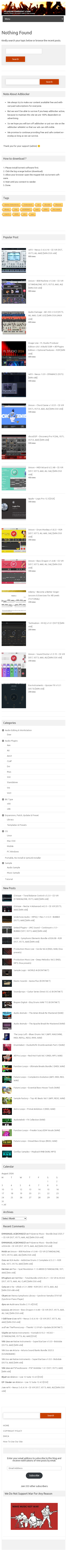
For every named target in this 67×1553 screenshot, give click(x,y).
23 (57, 1193)
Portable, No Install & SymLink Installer (23, 858)
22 (48, 1193)
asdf (4, 1327)
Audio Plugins (11, 741)
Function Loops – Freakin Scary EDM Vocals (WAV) (37, 1130)
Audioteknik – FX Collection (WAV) (29, 1119)
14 (39, 1189)
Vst (8, 788)
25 (12, 1197)
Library (10, 819)
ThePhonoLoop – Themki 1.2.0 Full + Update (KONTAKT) (35, 1327)
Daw (9, 734)
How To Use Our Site (13, 1441)
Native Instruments (12, 205)
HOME (6, 1425)
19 (21, 1193)
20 (30, 1193)
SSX (9, 777)
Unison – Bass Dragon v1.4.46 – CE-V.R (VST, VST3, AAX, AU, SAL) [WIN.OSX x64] (46, 564)
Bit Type (9, 799)
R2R (16, 214)
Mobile (10, 846)
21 (39, 1193)
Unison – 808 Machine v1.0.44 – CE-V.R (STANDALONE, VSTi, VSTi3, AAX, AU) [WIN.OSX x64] (45, 284)
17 (3, 1193)
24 (3, 1197)
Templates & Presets (17, 825)
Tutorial (9, 879)
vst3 (37, 209)
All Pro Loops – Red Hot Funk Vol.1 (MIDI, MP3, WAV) (38, 1055)
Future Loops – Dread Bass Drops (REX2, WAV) (35, 1141)
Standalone (12, 782)
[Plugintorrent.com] (33, 14)
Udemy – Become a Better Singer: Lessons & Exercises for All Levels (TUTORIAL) (43, 595)
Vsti (15, 209)
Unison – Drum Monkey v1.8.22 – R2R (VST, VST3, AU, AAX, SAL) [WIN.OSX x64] (45, 533)
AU (24, 214)
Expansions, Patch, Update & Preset (22, 815)
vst (38, 205)
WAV (46, 209)
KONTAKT (26, 209)
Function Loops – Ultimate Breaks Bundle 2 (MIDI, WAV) (39, 1066)
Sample (8, 863)
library (7, 209)
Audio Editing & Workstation (18, 730)
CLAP (9, 761)
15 (48, 1189)
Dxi (8, 766)
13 (30, 1189)
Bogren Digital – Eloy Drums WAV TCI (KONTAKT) (37, 1002)
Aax (9, 745)
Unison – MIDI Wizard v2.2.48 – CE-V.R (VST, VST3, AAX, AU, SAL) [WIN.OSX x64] (45, 471)
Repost (58, 205)
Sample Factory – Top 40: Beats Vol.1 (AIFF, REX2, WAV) (39, 1098)
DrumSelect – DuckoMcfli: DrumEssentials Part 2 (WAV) (39, 1045)
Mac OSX (11, 841)
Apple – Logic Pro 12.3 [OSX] (41, 498)
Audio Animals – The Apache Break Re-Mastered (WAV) (39, 1023)
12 (21, 1189)
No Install (56, 209)
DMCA (6, 1436)
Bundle (47, 205)
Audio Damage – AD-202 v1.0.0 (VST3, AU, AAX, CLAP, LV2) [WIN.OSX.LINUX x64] (46, 315)
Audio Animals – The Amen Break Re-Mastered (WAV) (38, 1013)
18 (12, 1193)
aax (32, 214)
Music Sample (13, 873)
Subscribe (34, 1475)
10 (3, 1189)
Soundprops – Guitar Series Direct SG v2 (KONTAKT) (38, 991)
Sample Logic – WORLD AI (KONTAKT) (31, 970)
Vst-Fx (7, 214)
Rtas (9, 772)
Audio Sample (13, 867)
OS (6, 831)
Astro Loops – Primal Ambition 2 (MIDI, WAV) (34, 1109)
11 (12, 1189)
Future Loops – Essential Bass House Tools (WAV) (37, 1087)
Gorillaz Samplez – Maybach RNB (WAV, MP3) (35, 1151)
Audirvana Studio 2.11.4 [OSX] (23, 1304)
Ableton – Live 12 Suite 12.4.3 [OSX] (26, 1377)
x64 (8, 803)
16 (57, 1189)
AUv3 (9, 756)
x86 (8, 809)
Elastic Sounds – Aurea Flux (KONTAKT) (32, 981)
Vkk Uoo (5, 1350)
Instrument (28, 205)
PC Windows (13, 851)
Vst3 (9, 793)
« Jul (4, 1204)
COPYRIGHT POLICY (12, 1431)
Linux (9, 835)
